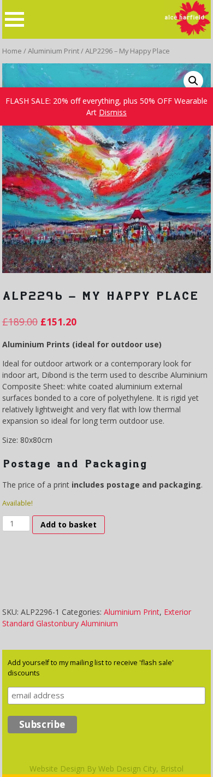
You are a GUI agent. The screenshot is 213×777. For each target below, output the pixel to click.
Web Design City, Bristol (141, 768)
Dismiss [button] (113, 112)
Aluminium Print (53, 51)
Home (12, 51)
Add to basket (68, 524)
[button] (193, 81)
